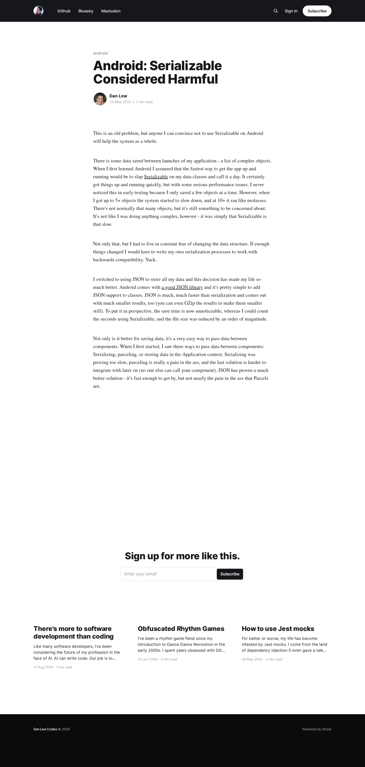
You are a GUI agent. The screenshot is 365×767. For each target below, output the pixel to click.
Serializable (156, 176)
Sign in (291, 10)
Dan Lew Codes (45, 729)
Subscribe (317, 10)
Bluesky (85, 10)
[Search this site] (276, 11)
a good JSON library (182, 287)
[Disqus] (182, 459)
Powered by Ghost (316, 729)
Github (64, 10)
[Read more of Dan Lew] (100, 99)
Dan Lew (118, 95)
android (100, 53)
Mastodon (111, 10)
